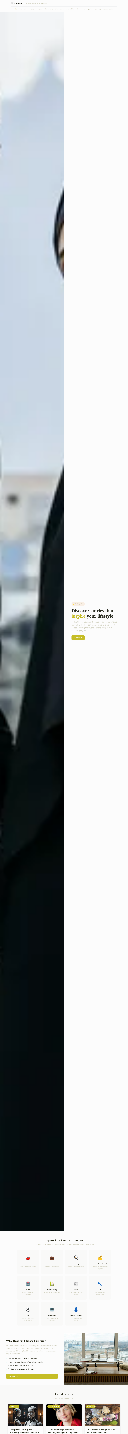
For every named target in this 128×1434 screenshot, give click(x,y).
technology (97, 9)
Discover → (78, 638)
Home (16, 9)
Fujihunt (17, 3)
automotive (23, 9)
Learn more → (13, 1376)
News (78, 9)
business (32, 9)
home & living (70, 9)
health (62, 9)
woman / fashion (108, 9)
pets (84, 9)
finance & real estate (51, 9)
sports (90, 9)
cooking (40, 9)
